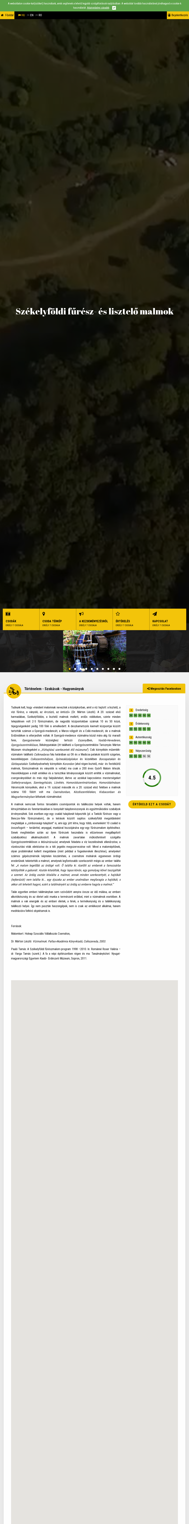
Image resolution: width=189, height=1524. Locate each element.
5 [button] (92, 669)
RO (40, 15)
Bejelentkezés (179, 15)
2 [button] (75, 669)
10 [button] (119, 669)
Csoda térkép (52, 623)
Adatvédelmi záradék (98, 7)
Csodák (14, 623)
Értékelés (124, 623)
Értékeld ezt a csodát (152, 804)
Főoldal (9, 15)
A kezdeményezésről (93, 623)
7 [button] (103, 669)
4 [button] (86, 669)
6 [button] (97, 669)
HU (23, 15)
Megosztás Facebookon (165, 688)
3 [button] (81, 669)
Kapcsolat (161, 623)
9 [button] (114, 669)
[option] (94, 651)
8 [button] (108, 669)
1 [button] (69, 669)
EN (31, 15)
